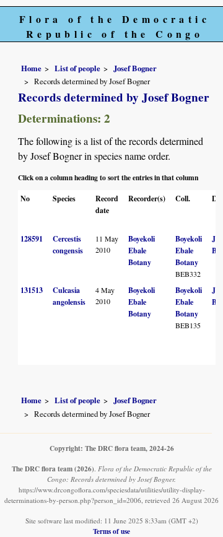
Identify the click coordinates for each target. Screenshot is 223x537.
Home (31, 68)
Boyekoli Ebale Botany (141, 251)
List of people (77, 68)
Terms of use (111, 531)
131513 (31, 290)
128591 (31, 239)
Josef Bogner (135, 68)
